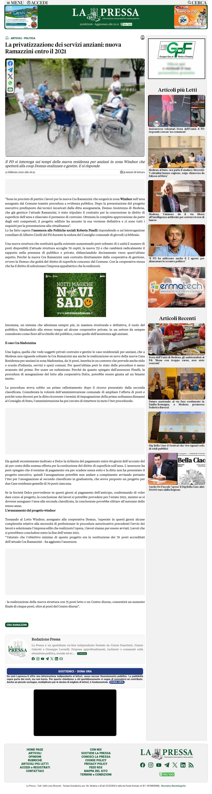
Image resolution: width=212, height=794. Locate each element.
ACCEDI (39, 2)
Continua (82, 653)
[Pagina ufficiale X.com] (174, 765)
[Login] (28, 2)
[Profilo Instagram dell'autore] (37, 659)
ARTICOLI (34, 753)
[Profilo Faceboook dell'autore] (33, 659)
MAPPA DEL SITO (96, 771)
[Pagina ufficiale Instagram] (150, 765)
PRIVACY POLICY (95, 764)
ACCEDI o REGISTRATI (35, 767)
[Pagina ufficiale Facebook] (142, 765)
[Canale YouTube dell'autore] (42, 659)
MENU (17, 2)
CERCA (199, 2)
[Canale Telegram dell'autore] (47, 659)
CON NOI (96, 749)
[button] (142, 38)
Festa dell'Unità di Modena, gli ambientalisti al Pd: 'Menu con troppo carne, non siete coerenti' (176, 360)
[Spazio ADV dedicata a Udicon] (190, 27)
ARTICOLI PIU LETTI (35, 764)
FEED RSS (95, 767)
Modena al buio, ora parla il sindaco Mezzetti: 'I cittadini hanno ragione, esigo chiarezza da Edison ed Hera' (176, 173)
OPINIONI (35, 756)
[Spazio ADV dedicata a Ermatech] (176, 308)
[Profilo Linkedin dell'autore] (56, 659)
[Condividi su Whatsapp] (10, 82)
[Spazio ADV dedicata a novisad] (75, 316)
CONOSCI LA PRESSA (95, 756)
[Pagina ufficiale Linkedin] (182, 765)
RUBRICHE (35, 760)
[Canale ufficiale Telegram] (166, 765)
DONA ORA (117, 682)
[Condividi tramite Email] (10, 89)
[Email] (61, 659)
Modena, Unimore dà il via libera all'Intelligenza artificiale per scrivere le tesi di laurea (176, 217)
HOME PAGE (35, 749)
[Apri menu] (7, 2)
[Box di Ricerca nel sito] (188, 2)
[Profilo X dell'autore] (51, 659)
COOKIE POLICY (95, 760)
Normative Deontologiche (173, 786)
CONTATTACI (35, 771)
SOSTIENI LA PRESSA (96, 753)
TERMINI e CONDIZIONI (96, 774)
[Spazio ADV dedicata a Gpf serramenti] (176, 79)
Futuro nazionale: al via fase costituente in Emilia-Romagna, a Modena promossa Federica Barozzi (176, 404)
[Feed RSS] (191, 765)
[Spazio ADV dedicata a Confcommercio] (21, 27)
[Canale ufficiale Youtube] (158, 765)
